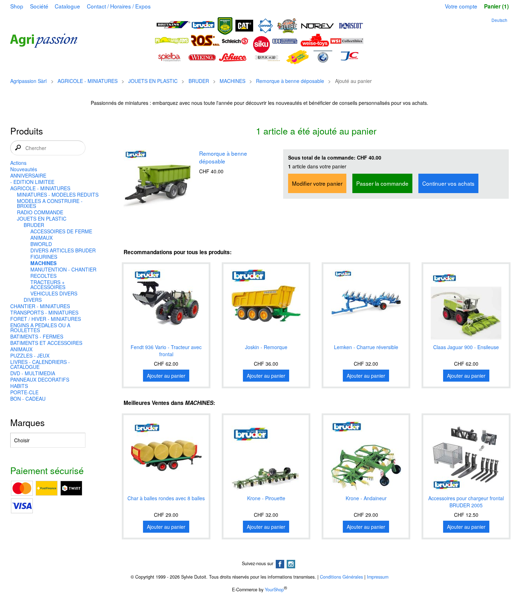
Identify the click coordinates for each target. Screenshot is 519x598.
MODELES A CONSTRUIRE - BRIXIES (50, 203)
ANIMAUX (41, 237)
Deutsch (499, 20)
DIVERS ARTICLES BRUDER (63, 250)
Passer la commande (382, 183)
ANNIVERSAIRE (28, 175)
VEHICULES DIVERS (53, 293)
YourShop (274, 589)
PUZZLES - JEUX (29, 355)
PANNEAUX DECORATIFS (39, 379)
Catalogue (67, 6)
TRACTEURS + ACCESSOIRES (47, 284)
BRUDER (199, 80)
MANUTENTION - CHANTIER (63, 269)
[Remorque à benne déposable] (159, 185)
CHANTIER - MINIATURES (40, 306)
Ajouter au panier (166, 375)
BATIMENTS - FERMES (36, 336)
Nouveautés (23, 169)
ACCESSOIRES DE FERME (61, 231)
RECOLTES (43, 275)
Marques (27, 422)
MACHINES (232, 80)
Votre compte (461, 6)
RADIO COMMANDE (40, 212)
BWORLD (41, 243)
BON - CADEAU (28, 398)
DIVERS (33, 299)
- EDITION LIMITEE (32, 181)
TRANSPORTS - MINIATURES (44, 312)
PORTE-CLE (24, 392)
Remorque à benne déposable (290, 80)
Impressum (377, 577)
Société (39, 6)
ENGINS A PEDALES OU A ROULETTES (40, 328)
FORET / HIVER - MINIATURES (45, 318)
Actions (18, 162)
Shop (16, 6)
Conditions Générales (341, 577)
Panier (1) (496, 6)
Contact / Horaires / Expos (119, 6)
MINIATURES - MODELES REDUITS (58, 194)
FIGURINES (43, 256)
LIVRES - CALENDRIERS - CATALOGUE (40, 364)
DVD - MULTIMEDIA (32, 373)
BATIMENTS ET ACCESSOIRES (46, 342)
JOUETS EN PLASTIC (153, 80)
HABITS (19, 385)
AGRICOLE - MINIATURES (88, 80)
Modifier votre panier (317, 183)
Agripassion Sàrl (28, 80)
